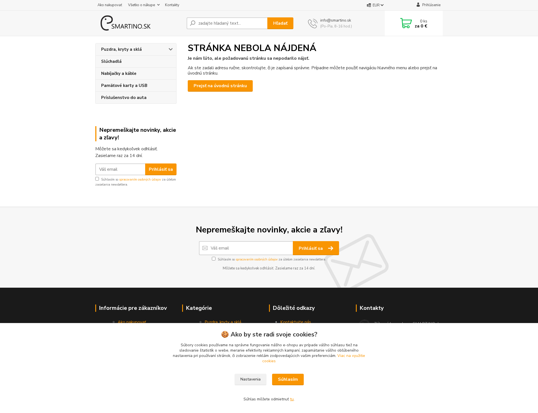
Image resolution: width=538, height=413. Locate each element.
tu (292, 399)
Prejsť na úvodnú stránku (220, 86)
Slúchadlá (111, 61)
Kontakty (172, 5)
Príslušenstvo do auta (124, 97)
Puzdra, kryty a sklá (121, 49)
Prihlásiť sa (161, 169)
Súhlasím (288, 379)
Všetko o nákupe (141, 5)
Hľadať (280, 23)
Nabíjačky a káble (118, 73)
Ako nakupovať (110, 5)
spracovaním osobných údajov (140, 179)
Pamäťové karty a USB (124, 85)
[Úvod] (138, 23)
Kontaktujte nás (295, 322)
